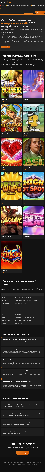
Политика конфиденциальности (14, 466)
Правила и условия (24, 466)
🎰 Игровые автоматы (25, 5)
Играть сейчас (6, 46)
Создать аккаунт (40, 12)
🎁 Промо (2, 8)
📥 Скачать (2, 5)
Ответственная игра (33, 466)
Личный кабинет (28, 12)
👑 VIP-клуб (8, 5)
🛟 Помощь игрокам (15, 5)
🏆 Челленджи (34, 5)
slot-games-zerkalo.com (31, 469)
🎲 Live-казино (41, 5)
